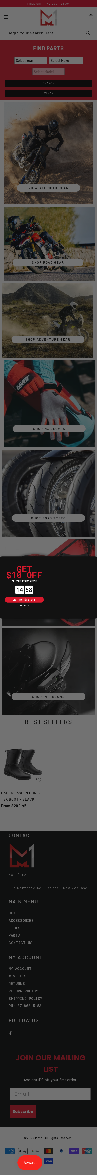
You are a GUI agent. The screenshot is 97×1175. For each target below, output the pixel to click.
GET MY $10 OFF (24, 599)
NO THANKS (24, 605)
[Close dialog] (3, 559)
